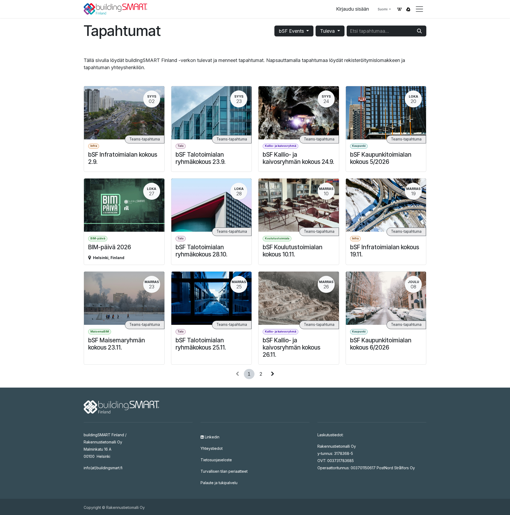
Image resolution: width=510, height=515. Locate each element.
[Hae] (419, 31)
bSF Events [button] (292, 31)
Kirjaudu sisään (352, 9)
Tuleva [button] (328, 31)
